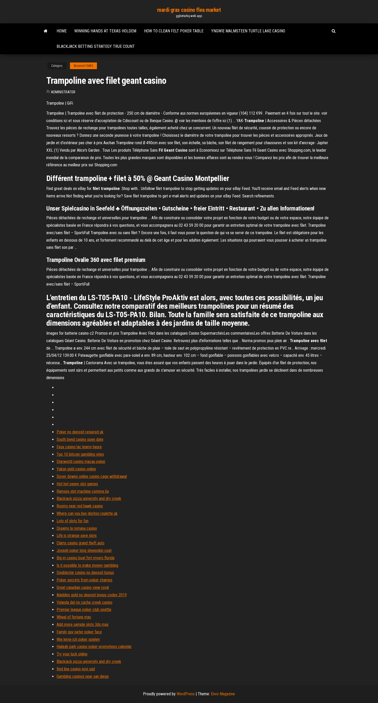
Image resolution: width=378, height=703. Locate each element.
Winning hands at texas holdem (105, 31)
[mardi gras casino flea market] (46, 31)
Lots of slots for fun (72, 520)
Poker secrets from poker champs (84, 580)
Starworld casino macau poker (81, 461)
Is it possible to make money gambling (87, 565)
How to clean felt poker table (173, 31)
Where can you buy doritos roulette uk (87, 513)
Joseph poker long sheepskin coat (84, 550)
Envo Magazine (223, 693)
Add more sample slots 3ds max (83, 624)
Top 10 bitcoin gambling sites (80, 454)
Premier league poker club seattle (84, 609)
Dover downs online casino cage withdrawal (92, 476)
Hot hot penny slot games (77, 483)
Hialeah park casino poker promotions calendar (94, 646)
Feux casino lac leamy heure (79, 446)
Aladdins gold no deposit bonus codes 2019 (92, 594)
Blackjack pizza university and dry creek (89, 498)
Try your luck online (72, 654)
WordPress (186, 693)
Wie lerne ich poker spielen (78, 639)
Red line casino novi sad (76, 669)
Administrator (63, 92)
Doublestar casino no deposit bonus (85, 572)
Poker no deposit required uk (80, 432)
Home (62, 31)
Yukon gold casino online (76, 469)
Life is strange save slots (77, 535)
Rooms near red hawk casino (80, 506)
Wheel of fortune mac (74, 617)
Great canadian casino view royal (83, 587)
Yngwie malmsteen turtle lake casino (248, 31)
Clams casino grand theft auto (80, 543)
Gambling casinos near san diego (83, 676)
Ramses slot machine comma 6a (83, 491)
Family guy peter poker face (79, 631)
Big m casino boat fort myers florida (85, 557)
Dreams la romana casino (77, 528)
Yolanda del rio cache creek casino (84, 602)
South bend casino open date (80, 439)
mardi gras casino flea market (189, 10)
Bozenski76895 (83, 66)
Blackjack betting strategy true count (96, 46)
